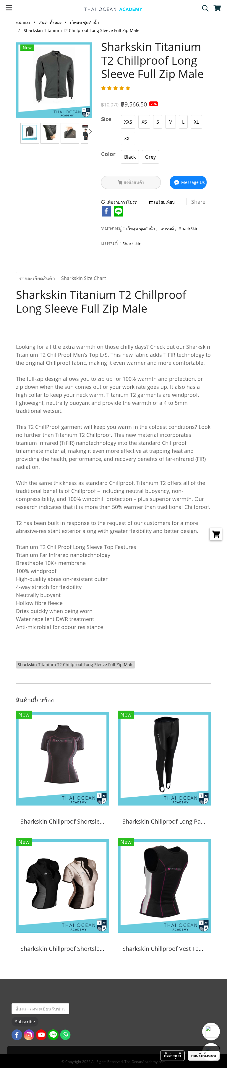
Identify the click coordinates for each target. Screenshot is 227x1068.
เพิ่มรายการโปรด (121, 202)
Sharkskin (132, 243)
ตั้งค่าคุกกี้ (172, 1055)
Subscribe (25, 1021)
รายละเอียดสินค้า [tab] (37, 278)
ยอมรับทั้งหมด (203, 1055)
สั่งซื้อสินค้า (133, 182)
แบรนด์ (167, 228)
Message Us (192, 182)
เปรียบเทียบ (164, 202)
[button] (203, 8)
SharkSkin (189, 228)
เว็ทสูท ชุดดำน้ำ (141, 228)
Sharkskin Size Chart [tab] (83, 278)
